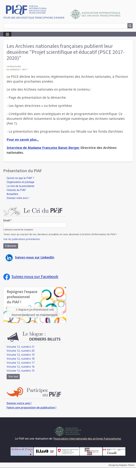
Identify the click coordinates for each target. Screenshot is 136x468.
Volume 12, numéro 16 (20, 366)
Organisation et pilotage (20, 182)
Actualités (12, 194)
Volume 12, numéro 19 (20, 354)
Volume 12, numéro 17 (20, 362)
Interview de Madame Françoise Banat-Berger (43, 147)
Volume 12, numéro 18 (20, 358)
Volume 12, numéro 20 (20, 350)
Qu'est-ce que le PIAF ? (20, 178)
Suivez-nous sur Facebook (35, 276)
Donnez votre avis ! (18, 198)
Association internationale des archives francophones (87, 438)
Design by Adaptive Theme (121, 465)
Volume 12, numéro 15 (20, 370)
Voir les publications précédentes (21, 239)
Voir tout (13, 376)
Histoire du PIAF (16, 190)
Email (6, 220)
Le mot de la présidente (20, 186)
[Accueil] (27, 9)
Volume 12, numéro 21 (20, 347)
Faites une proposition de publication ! (31, 407)
